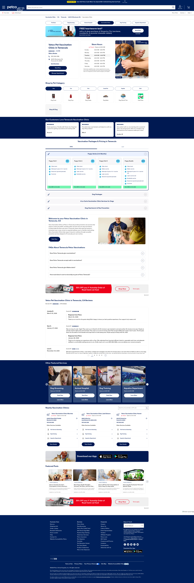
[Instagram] (134, 544)
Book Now (58, 68)
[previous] (88, 355)
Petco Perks (80, 524)
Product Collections (83, 547)
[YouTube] (137, 544)
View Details (53, 444)
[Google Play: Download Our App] (137, 551)
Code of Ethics (105, 528)
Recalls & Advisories (56, 530)
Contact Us (53, 537)
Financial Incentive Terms (131, 539)
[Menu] (3, 7)
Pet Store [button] (53, 22)
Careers (103, 524)
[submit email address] (142, 525)
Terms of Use (69, 564)
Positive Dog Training (83, 532)
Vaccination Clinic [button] (105, 22)
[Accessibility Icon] (126, 564)
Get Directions (55, 63)
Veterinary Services (83, 535)
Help (51, 535)
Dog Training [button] (123, 22)
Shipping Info (54, 526)
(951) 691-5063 (50, 422)
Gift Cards (104, 539)
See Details (138, 33)
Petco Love (104, 537)
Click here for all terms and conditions (103, 577)
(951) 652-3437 (120, 422)
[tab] (71, 147)
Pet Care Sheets (82, 545)
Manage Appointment (58, 73)
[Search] (173, 7)
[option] (97, 331)
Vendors (103, 532)
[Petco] (15, 7)
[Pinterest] (131, 544)
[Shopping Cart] (188, 7)
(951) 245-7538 (85, 422)
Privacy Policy (78, 564)
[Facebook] (125, 544)
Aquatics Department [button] (140, 22)
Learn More (60, 399)
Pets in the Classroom (83, 549)
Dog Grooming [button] (70, 22)
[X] (128, 544)
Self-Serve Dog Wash (83, 530)
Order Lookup (54, 528)
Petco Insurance (82, 537)
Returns (52, 524)
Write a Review (53, 53)
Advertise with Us (106, 547)
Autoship (79, 541)
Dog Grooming (81, 526)
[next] (106, 355)
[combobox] (133, 408)
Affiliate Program (106, 535)
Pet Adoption (81, 539)
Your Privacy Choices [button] (90, 564)
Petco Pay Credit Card (83, 528)
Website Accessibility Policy (58, 539)
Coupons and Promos (107, 541)
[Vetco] (53, 558)
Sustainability (105, 545)
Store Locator (54, 532)
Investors (103, 543)
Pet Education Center (83, 543)
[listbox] (97, 331)
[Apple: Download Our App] (128, 551)
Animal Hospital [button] (88, 22)
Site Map (103, 564)
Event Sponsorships (106, 530)
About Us (103, 526)
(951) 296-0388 (55, 56)
